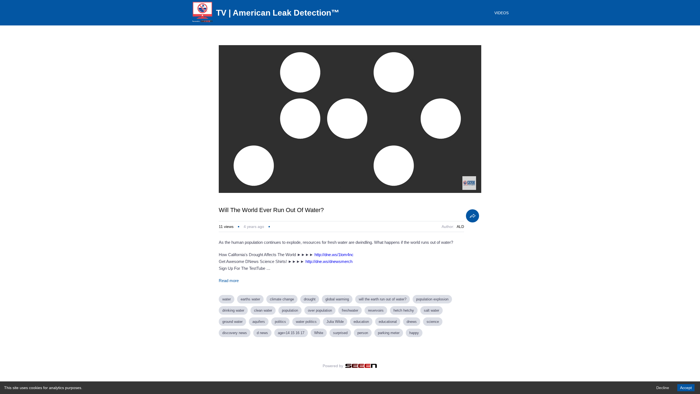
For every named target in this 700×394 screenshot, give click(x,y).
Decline (662, 388)
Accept (686, 388)
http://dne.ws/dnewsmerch (328, 261)
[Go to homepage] (202, 22)
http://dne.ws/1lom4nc (334, 254)
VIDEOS (501, 13)
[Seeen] (361, 365)
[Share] (472, 215)
